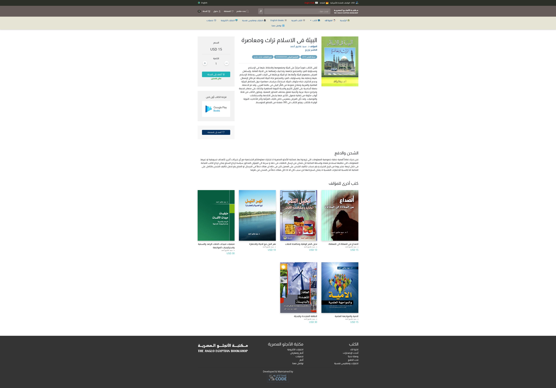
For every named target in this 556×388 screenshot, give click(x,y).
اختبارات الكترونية (228, 20)
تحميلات (210, 20)
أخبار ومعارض (296, 352)
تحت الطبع (353, 359)
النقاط (322, 2)
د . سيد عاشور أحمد (299, 46)
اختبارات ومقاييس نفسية (253, 20)
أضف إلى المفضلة (214, 132)
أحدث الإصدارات (350, 352)
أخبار (301, 359)
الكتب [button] (315, 20)
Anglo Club (309, 2)
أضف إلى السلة (214, 74)
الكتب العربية (297, 20)
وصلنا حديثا (353, 356)
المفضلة (227, 11)
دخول (215, 11)
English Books (277, 20)
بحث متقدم (241, 11)
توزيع (307, 49)
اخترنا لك (354, 349)
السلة (203, 11)
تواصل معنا (277, 25)
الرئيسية (343, 20)
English (204, 2)
